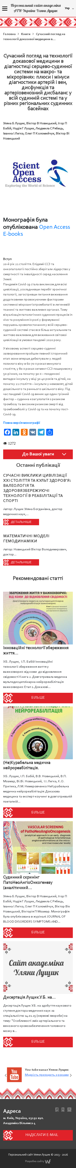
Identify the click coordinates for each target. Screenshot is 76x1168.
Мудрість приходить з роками (47, 1075)
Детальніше (21, 522)
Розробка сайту (34, 1161)
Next (71, 1075)
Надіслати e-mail (41, 1135)
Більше (38, 698)
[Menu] (4, 8)
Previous (5, 1075)
